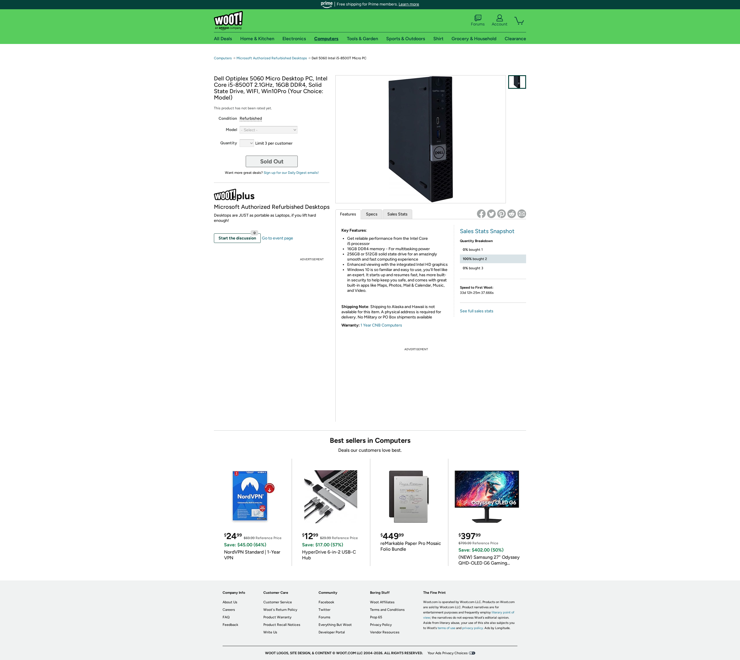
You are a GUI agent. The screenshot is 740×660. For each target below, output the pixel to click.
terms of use (446, 628)
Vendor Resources (384, 632)
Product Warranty (277, 617)
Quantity (228, 143)
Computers (223, 58)
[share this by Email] (521, 213)
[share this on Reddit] (511, 213)
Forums (478, 24)
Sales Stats (397, 214)
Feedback (230, 625)
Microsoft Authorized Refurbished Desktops (271, 58)
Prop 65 (376, 617)
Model (231, 129)
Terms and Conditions (387, 610)
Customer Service (277, 602)
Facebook (326, 602)
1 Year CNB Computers (381, 325)
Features (348, 214)
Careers (229, 610)
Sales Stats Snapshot (487, 231)
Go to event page (277, 238)
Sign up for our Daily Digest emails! (291, 173)
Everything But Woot (335, 625)
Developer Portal (332, 632)
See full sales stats (476, 311)
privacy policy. (473, 628)
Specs (372, 214)
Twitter (324, 610)
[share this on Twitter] (491, 213)
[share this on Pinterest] (501, 213)
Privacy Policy (381, 625)
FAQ (226, 617)
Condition (228, 118)
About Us (230, 602)
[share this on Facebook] (481, 213)
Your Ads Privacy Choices (448, 653)
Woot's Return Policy (280, 610)
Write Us (270, 632)
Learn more (409, 4)
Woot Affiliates (382, 602)
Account (499, 24)
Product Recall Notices (281, 625)
